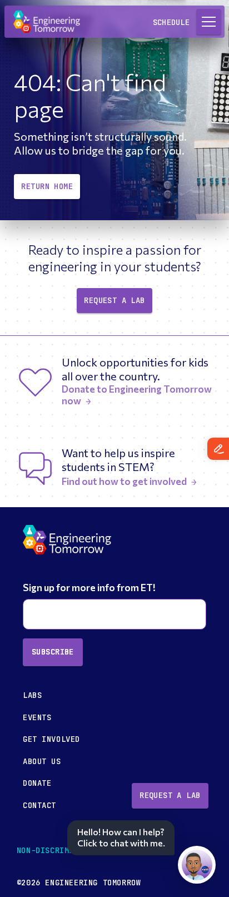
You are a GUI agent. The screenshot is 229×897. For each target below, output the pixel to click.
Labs (32, 695)
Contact (39, 805)
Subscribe (53, 652)
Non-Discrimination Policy (76, 850)
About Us (42, 761)
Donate (37, 783)
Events (37, 717)
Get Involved (51, 739)
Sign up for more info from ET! (90, 587)
